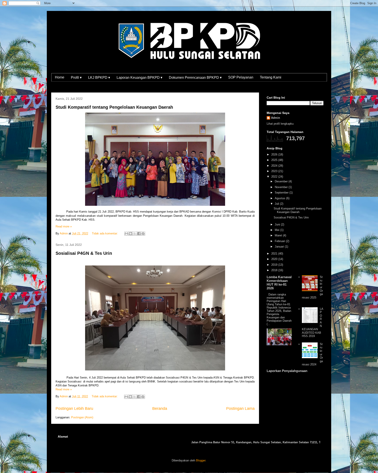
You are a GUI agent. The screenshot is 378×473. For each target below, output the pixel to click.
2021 (274, 253)
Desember (282, 181)
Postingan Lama (240, 408)
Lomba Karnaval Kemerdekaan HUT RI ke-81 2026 (279, 282)
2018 (274, 270)
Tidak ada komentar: (105, 233)
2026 (274, 154)
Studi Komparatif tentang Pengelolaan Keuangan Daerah (114, 107)
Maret (279, 235)
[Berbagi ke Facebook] (139, 233)
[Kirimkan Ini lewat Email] (126, 233)
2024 (274, 165)
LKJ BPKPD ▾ (99, 77)
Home (59, 77)
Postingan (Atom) (82, 417)
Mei (277, 230)
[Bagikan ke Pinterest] (143, 233)
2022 (274, 176)
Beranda (159, 408)
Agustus (280, 198)
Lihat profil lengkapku (280, 123)
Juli (277, 203)
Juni (278, 224)
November (282, 187)
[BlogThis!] (130, 233)
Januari (280, 246)
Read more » (64, 226)
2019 (274, 264)
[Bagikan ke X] (135, 233)
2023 (274, 171)
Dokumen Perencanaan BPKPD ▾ (195, 77)
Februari (280, 241)
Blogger (200, 460)
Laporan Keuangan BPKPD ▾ (139, 77)
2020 (274, 259)
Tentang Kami (270, 77)
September (282, 192)
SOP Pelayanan (240, 77)
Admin (275, 117)
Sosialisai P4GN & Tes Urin (84, 253)
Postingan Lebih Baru (74, 408)
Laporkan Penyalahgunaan (287, 371)
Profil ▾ (76, 77)
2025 (274, 160)
